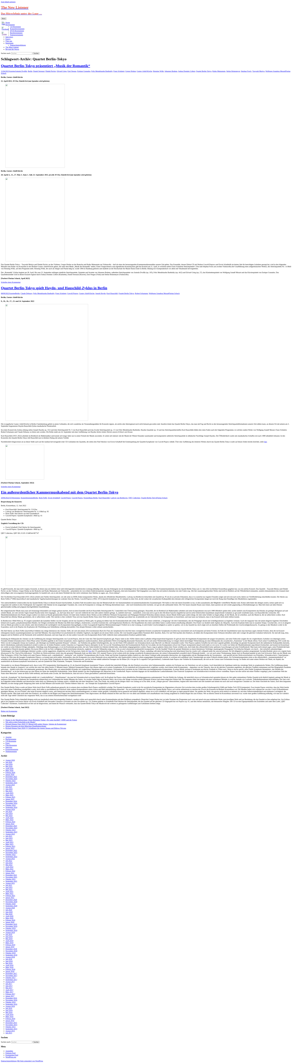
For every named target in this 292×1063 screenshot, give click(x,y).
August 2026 (10, 760)
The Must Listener (12, 47)
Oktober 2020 (10, 904)
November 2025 (11, 779)
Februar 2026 (10, 772)
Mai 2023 (8, 840)
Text (89, 651)
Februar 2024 (10, 822)
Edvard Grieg (62, 71)
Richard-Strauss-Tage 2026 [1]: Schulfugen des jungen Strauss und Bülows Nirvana (35, 728)
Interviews (9, 37)
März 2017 (9, 992)
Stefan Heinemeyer (233, 71)
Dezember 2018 (11, 949)
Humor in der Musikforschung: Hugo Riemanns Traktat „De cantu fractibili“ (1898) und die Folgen (41, 720)
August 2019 (10, 932)
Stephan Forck (246, 71)
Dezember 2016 (11, 998)
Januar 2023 (9, 848)
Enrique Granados (83, 71)
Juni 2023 (9, 838)
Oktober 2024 (10, 805)
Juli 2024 (8, 811)
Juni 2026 (9, 764)
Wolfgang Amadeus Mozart (275, 71)
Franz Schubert (118, 71)
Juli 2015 (8, 1033)
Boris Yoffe (43, 498)
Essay (7, 743)
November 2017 (11, 976)
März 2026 (9, 770)
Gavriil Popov (66, 498)
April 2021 (9, 891)
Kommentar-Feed (11, 1055)
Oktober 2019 (10, 928)
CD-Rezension (14, 498)
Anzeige (12, 71)
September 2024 (11, 807)
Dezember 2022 (11, 850)
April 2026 (9, 768)
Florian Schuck (174, 293)
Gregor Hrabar (130, 71)
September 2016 (11, 1004)
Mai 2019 (8, 939)
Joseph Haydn (100, 293)
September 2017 (11, 980)
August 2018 (10, 957)
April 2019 (9, 941)
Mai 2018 (8, 963)
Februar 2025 (10, 797)
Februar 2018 (10, 969)
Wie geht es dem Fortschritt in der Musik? (20, 722)
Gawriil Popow (72, 293)
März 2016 (9, 1017)
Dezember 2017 (11, 973)
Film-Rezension (11, 745)
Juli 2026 (8, 762)
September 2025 (11, 783)
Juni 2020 (9, 912)
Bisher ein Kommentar (9, 711)
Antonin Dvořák (21, 71)
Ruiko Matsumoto (218, 71)
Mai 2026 (8, 766)
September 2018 (11, 955)
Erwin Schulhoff (54, 498)
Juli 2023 (8, 836)
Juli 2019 (8, 935)
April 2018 (9, 965)
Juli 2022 (8, 861)
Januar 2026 (9, 775)
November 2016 (11, 1000)
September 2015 (11, 1029)
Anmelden (9, 1051)
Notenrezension (11, 751)
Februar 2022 (10, 871)
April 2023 (9, 842)
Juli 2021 (8, 885)
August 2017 (10, 982)
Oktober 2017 (10, 978)
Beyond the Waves (12, 49)
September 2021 (11, 881)
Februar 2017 (10, 994)
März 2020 (9, 918)
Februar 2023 (10, 846)
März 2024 (9, 820)
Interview (8, 747)
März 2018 (9, 967)
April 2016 (9, 1014)
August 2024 (10, 809)
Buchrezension (10, 739)
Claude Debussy (26, 293)
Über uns (8, 41)
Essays (7, 39)
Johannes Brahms (171, 71)
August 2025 (10, 785)
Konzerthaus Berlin (91, 498)
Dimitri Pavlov (50, 71)
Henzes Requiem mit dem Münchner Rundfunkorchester (25, 726)
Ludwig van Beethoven (119, 498)
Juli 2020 (8, 910)
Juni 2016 (9, 1010)
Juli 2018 (8, 959)
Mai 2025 (8, 791)
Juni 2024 (9, 814)
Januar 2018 (9, 971)
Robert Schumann (141, 293)
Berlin (30, 71)
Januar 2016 (9, 1021)
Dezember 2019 (11, 924)
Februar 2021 (10, 896)
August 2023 (10, 834)
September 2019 (11, 930)
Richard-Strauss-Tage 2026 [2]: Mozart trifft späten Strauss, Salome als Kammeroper (35, 724)
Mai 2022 (8, 865)
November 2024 (11, 803)
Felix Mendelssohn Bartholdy (101, 71)
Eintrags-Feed (10, 1053)
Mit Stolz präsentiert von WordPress (30, 1061)
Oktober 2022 (10, 855)
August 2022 (10, 859)
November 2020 (11, 902)
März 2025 (9, 795)
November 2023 (11, 828)
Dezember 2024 (11, 801)
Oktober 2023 (10, 830)
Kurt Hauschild (112, 293)
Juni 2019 (9, 937)
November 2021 (11, 877)
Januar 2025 (9, 799)
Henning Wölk (158, 71)
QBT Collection (134, 498)
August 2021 (10, 883)
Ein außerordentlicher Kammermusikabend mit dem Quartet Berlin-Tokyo (59, 492)
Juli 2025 (8, 787)
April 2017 (9, 990)
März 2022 (9, 869)
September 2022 (11, 857)
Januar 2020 (9, 922)
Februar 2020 (10, 920)
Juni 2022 (9, 863)
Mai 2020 (8, 914)
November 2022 (11, 852)
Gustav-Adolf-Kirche (144, 71)
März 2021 (9, 893)
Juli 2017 (8, 984)
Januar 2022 (9, 873)
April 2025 (9, 793)
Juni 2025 (9, 789)
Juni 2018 (9, 961)
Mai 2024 (8, 816)
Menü (3, 18)
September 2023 (11, 832)
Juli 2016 (8, 1008)
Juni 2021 (9, 887)
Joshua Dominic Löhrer (186, 71)
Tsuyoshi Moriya (258, 71)
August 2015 (10, 1031)
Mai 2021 (8, 889)
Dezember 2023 (11, 826)
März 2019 (9, 943)
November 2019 (11, 926)
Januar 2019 (9, 947)
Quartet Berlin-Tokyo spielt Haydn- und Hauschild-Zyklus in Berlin (54, 288)
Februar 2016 (10, 1019)
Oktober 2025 (10, 781)
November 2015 (11, 1025)
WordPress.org (10, 1057)
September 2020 (11, 906)
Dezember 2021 (11, 875)
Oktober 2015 (10, 1027)
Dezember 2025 (11, 777)
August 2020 (10, 908)
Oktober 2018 (10, 953)
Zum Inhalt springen (8, 2)
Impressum (9, 43)
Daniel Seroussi (38, 71)
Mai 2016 (8, 1012)
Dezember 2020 (11, 900)
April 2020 (9, 916)
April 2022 (9, 867)
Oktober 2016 (10, 1002)
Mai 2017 (8, 988)
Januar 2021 (9, 898)
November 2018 (11, 951)
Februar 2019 (10, 945)
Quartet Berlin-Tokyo (203, 71)
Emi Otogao (72, 71)
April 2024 (9, 818)
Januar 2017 (9, 996)
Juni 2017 (9, 986)
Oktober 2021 (10, 879)
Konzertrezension (27, 498)
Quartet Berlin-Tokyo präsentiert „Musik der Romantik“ (45, 66)
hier (265, 442)
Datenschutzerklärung (18, 45)
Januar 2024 (9, 824)
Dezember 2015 (11, 1023)
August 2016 (10, 1006)
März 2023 (9, 844)
